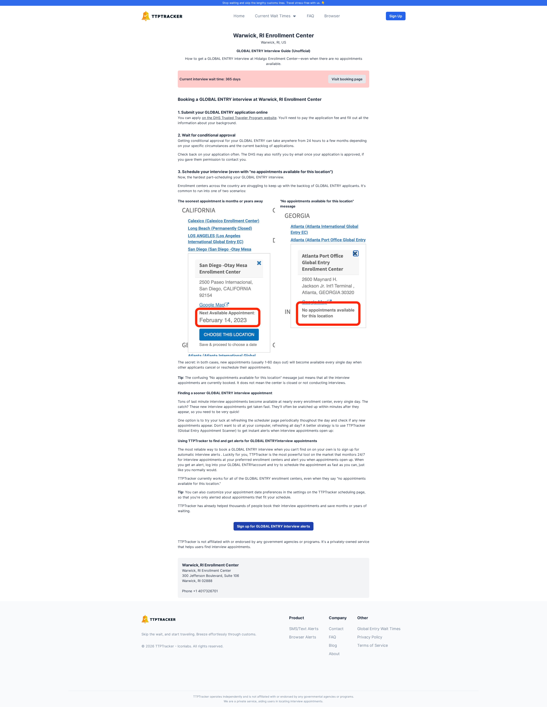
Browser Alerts (302, 637)
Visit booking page (347, 79)
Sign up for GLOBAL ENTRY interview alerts (273, 526)
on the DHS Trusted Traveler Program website (239, 118)
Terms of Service (372, 645)
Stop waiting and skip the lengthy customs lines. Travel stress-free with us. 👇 (273, 2)
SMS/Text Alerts (303, 628)
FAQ (332, 637)
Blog (333, 645)
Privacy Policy (369, 637)
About (334, 653)
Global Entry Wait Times (378, 628)
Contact (336, 628)
